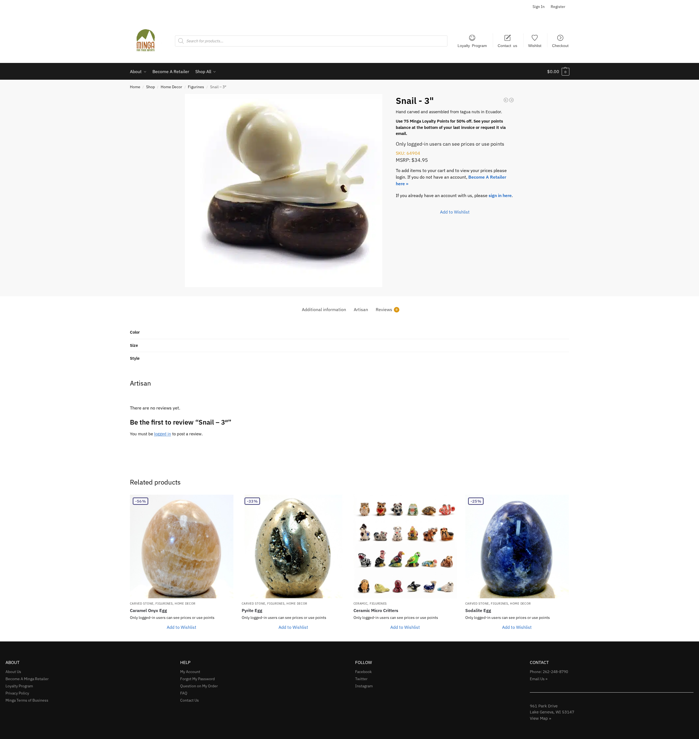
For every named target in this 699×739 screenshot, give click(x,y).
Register (558, 6)
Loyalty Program (472, 45)
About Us (13, 671)
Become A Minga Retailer (27, 678)
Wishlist (534, 45)
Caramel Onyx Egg (148, 610)
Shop (150, 86)
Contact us (507, 45)
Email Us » (538, 678)
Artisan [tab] (361, 309)
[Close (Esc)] (693, 6)
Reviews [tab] (386, 309)
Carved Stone (142, 603)
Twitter (361, 678)
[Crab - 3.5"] (511, 100)
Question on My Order (199, 685)
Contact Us (189, 700)
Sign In (539, 6)
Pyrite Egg (252, 610)
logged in (162, 433)
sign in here (500, 195)
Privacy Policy (17, 693)
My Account (190, 671)
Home (135, 86)
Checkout (560, 45)
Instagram (364, 685)
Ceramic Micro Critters (375, 610)
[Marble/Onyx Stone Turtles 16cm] (506, 100)
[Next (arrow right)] (689, 369)
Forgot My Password (197, 678)
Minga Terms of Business (26, 700)
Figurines (196, 86)
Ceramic (360, 603)
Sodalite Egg (478, 610)
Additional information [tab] (324, 309)
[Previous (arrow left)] (9, 369)
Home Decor (171, 86)
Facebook (363, 671)
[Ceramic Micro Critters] (405, 546)
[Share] (681, 6)
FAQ (183, 693)
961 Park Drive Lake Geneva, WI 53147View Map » (552, 712)
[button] (558, 71)
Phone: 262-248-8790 (549, 671)
